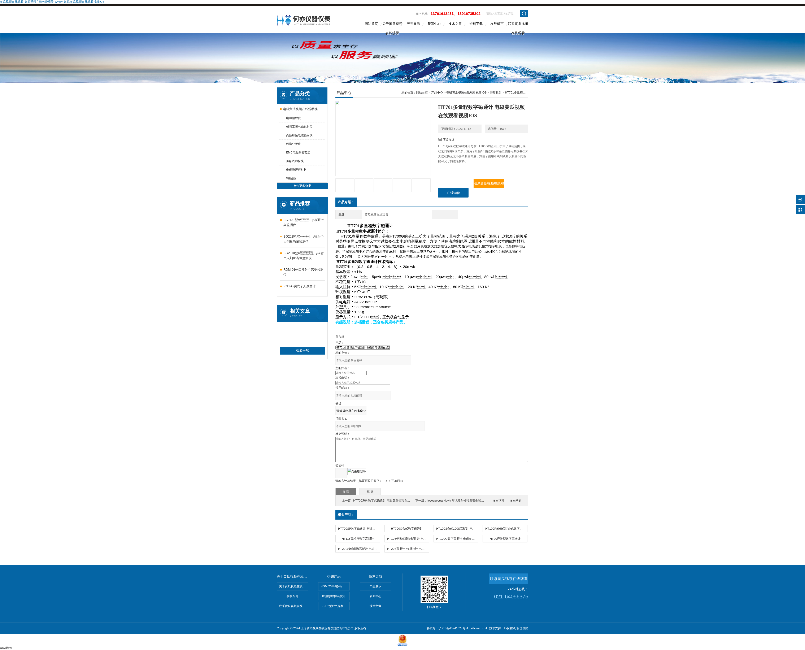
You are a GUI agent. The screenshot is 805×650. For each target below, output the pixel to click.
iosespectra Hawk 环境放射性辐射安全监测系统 (458, 500)
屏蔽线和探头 (295, 161)
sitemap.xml (479, 628)
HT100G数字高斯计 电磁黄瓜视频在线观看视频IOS (457, 538)
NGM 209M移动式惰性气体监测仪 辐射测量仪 (335, 586)
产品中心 (437, 92)
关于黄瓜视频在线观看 (392, 27)
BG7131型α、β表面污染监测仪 (303, 222)
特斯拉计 (292, 178)
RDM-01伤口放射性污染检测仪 (303, 272)
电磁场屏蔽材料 (296, 169)
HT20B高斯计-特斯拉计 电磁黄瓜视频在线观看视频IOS (408, 548)
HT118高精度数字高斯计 (358, 538)
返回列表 (515, 500)
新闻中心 (434, 24)
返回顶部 (498, 500)
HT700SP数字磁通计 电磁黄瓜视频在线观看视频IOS (359, 528)
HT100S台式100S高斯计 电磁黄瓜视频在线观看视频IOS (457, 528)
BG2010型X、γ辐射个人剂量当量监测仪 (303, 255)
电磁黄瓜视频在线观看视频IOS (302, 109)
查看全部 (302, 350)
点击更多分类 (302, 185)
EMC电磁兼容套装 (298, 152)
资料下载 (476, 24)
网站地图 (6, 648)
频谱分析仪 (293, 144)
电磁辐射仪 (293, 118)
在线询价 (453, 193)
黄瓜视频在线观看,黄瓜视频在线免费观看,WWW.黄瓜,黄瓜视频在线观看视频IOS (52, 1)
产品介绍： (346, 202)
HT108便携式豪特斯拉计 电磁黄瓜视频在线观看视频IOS (408, 538)
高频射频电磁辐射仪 (299, 135)
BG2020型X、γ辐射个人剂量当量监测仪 (303, 239)
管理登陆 (522, 628)
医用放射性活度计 (334, 596)
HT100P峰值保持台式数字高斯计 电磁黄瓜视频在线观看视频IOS (506, 528)
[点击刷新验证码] (356, 471)
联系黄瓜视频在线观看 (518, 27)
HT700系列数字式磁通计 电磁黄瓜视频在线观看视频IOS (390, 500)
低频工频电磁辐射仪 (299, 126)
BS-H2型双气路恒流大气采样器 (335, 606)
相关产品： (346, 514)
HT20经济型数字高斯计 (505, 538)
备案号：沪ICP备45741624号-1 (447, 628)
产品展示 (413, 24)
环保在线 (510, 628)
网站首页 (371, 24)
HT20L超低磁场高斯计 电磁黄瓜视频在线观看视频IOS (359, 548)
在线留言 (497, 24)
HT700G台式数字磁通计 (407, 528)
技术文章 (455, 24)
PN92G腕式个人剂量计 (299, 286)
